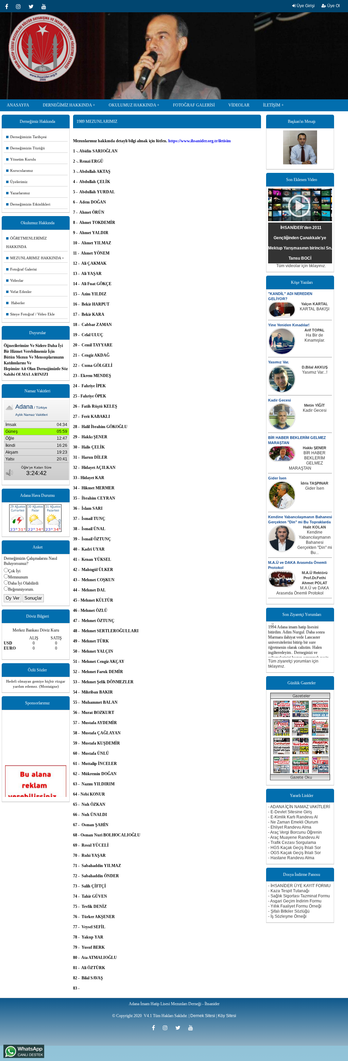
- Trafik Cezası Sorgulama (292, 842)
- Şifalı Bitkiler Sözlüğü (289, 911)
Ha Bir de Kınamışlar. (314, 338)
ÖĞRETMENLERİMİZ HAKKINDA (26, 242)
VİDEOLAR (238, 105)
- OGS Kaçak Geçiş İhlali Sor (294, 852)
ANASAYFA (18, 105)
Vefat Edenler (19, 292)
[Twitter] (33, 6)
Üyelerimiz (17, 182)
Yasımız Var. (278, 362)
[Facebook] (8, 6)
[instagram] (20, 6)
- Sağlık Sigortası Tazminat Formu (299, 896)
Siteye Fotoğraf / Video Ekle (30, 314)
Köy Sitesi (227, 1015)
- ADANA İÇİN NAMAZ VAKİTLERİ (299, 806)
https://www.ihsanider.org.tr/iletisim (199, 140)
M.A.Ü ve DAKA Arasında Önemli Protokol (302, 590)
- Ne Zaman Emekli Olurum (293, 822)
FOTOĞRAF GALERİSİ (194, 105)
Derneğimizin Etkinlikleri (28, 204)
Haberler (15, 303)
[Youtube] (45, 6)
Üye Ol (333, 5)
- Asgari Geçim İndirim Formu (294, 901)
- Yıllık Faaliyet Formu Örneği (294, 906)
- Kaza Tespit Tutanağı (288, 890)
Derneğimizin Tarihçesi (26, 137)
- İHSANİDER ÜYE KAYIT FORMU (299, 885)
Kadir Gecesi (279, 400)
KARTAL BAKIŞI (314, 309)
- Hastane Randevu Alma (291, 857)
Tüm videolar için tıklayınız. (301, 265)
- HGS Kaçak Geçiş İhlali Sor (294, 847)
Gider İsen (277, 478)
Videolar (14, 280)
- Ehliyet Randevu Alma (289, 827)
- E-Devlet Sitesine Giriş (290, 812)
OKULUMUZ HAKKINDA (132, 105)
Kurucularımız (19, 170)
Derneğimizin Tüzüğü (25, 148)
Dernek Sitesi (202, 1015)
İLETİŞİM (271, 105)
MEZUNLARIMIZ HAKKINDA (33, 258)
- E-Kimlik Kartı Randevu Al (293, 817)
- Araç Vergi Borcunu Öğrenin (295, 832)
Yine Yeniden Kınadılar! (289, 325)
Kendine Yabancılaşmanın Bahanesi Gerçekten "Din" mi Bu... (314, 542)
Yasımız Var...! (314, 372)
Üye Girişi (305, 5)
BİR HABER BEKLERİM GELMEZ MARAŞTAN (307, 461)
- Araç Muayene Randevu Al (293, 837)
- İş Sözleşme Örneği (287, 916)
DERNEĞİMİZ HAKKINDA (67, 105)
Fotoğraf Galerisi (21, 269)
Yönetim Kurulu (21, 159)
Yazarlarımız (18, 193)
